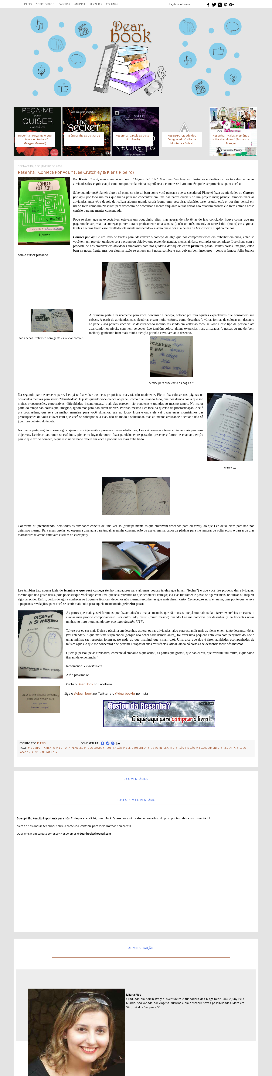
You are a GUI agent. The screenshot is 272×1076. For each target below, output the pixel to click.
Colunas (112, 4)
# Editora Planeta (69, 747)
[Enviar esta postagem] (118, 743)
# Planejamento (208, 747)
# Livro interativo (161, 747)
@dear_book (83, 693)
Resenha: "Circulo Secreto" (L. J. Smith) (133, 137)
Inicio (28, 4)
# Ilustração (112, 747)
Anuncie (79, 4)
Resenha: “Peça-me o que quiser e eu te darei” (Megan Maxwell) (35, 139)
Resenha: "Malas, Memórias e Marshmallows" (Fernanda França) (230, 139)
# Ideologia (93, 747)
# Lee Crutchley (135, 747)
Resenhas (96, 4)
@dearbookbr (125, 693)
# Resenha (228, 747)
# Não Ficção (185, 747)
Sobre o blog (45, 4)
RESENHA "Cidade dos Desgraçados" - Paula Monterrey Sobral (182, 139)
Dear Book (85, 684)
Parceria (64, 4)
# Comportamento (41, 747)
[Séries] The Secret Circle (84, 135)
